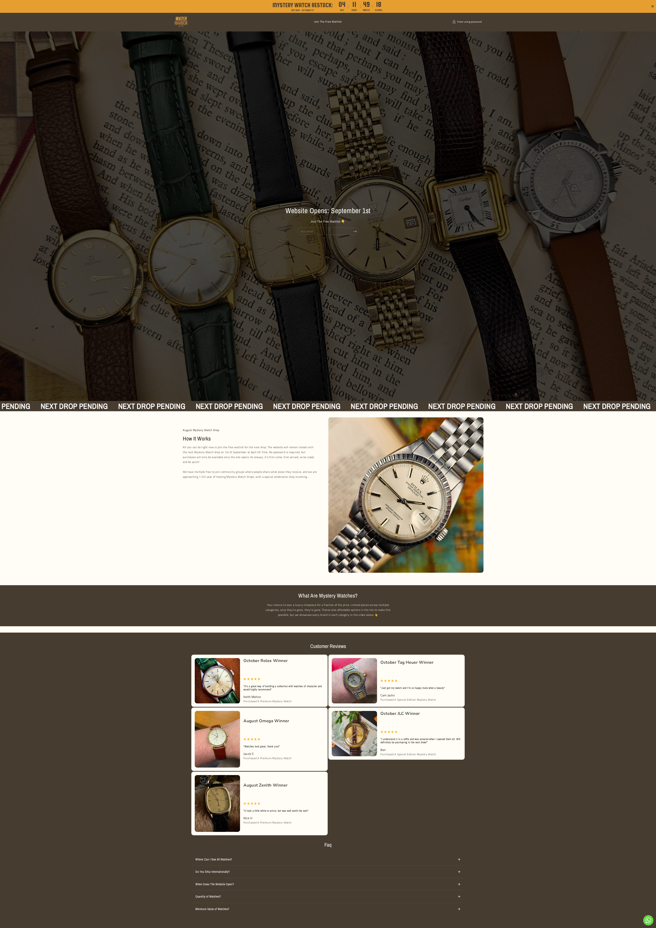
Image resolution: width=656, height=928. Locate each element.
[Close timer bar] (652, 6)
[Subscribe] (355, 231)
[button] (467, 22)
